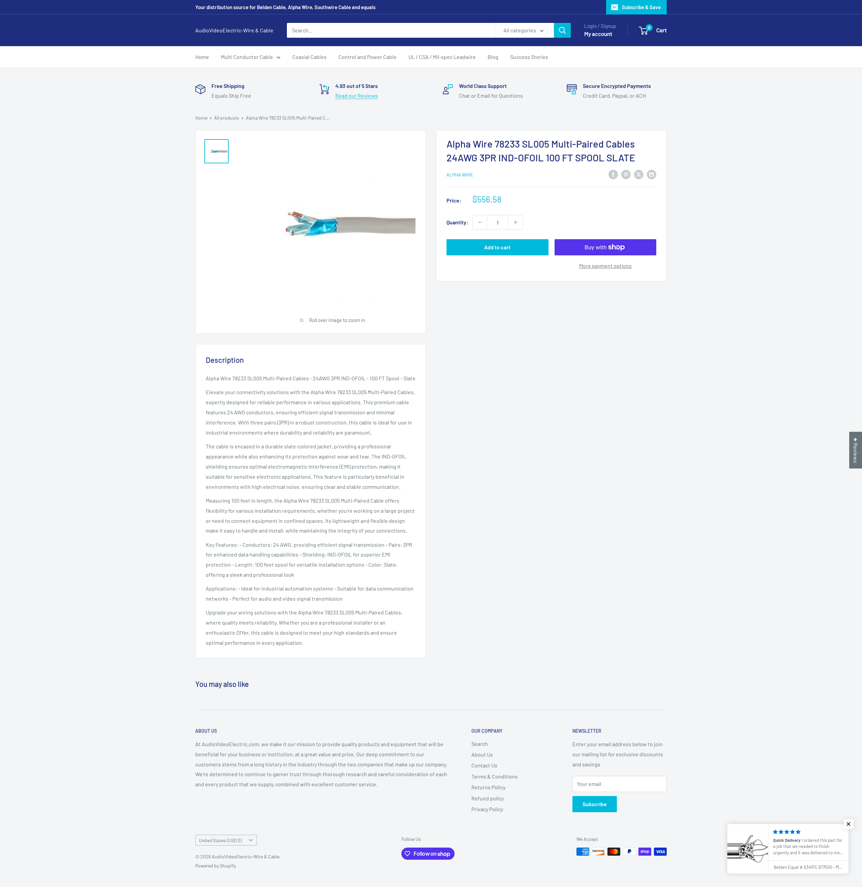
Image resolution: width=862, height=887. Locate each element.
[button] (848, 824)
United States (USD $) (220, 840)
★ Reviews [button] (856, 450)
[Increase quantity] (515, 222)
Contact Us (484, 765)
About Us (482, 754)
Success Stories (529, 57)
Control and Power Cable (367, 57)
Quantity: (457, 222)
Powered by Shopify (215, 865)
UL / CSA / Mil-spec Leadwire (442, 57)
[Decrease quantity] (480, 222)
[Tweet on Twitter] (638, 174)
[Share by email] (651, 174)
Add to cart (497, 247)
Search (479, 743)
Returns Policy (488, 787)
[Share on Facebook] (613, 174)
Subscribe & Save (641, 7)
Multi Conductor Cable (247, 57)
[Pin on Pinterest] (626, 174)
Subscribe (595, 804)
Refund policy (487, 798)
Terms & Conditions (494, 776)
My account (598, 33)
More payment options (605, 265)
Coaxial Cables (309, 57)
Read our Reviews (356, 95)
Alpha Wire (459, 175)
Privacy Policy (487, 809)
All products (226, 118)
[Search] (562, 30)
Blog (493, 57)
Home (202, 57)
